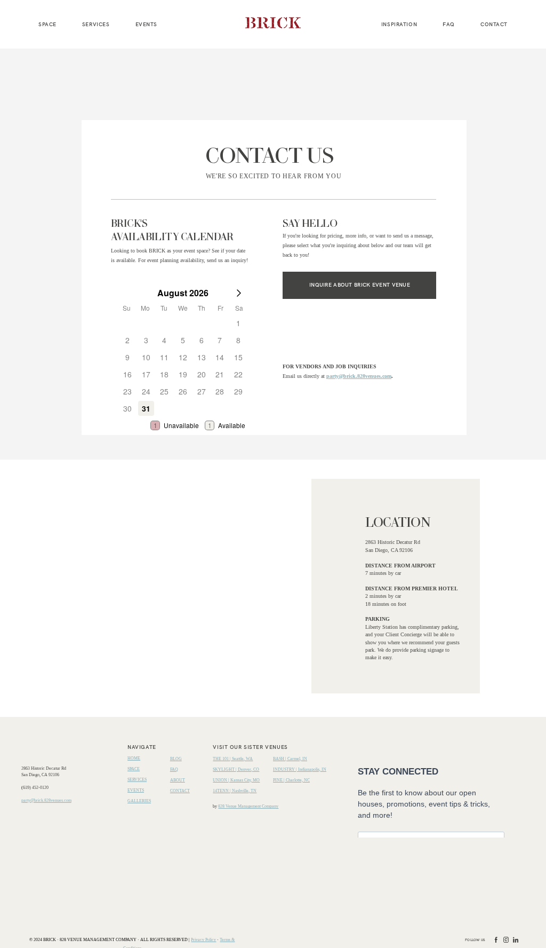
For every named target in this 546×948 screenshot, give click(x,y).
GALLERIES (139, 801)
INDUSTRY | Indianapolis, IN (299, 769)
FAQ (449, 24)
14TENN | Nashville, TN (234, 790)
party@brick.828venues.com (358, 376)
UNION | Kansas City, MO (236, 780)
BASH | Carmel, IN (290, 758)
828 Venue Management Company (248, 806)
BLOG (176, 758)
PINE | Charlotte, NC (291, 780)
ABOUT (177, 780)
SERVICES (96, 24)
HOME (133, 758)
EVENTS (146, 24)
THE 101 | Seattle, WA (233, 758)
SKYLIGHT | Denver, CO (236, 769)
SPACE (47, 24)
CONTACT (494, 24)
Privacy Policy (203, 939)
